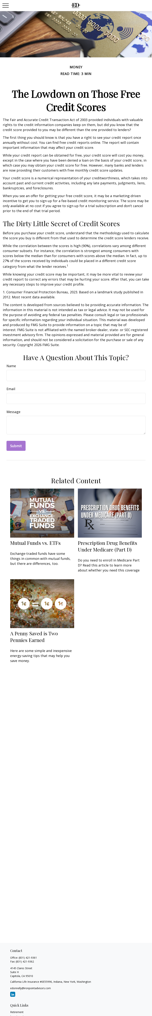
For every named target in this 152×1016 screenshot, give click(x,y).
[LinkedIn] (12, 994)
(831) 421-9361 (28, 957)
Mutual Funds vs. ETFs (35, 542)
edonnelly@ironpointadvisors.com (30, 988)
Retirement (17, 1012)
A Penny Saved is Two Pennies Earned (34, 636)
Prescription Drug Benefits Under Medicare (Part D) (107, 546)
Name (11, 366)
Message (13, 412)
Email (10, 389)
